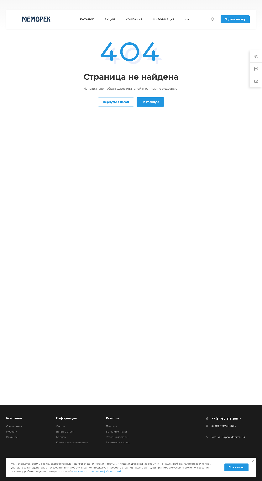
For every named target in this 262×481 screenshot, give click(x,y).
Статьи (60, 426)
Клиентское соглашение (72, 442)
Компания (14, 418)
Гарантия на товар (118, 442)
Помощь (112, 418)
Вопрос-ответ (65, 431)
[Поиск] (212, 19)
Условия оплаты (116, 431)
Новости (11, 431)
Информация (66, 418)
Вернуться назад (116, 102)
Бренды (61, 436)
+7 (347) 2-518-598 (152, 5)
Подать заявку (235, 19)
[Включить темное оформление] (236, 5)
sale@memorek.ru (224, 426)
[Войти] (245, 5)
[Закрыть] (252, 461)
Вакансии (12, 436)
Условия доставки (117, 436)
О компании (14, 426)
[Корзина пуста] (254, 5)
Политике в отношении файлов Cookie (97, 471)
